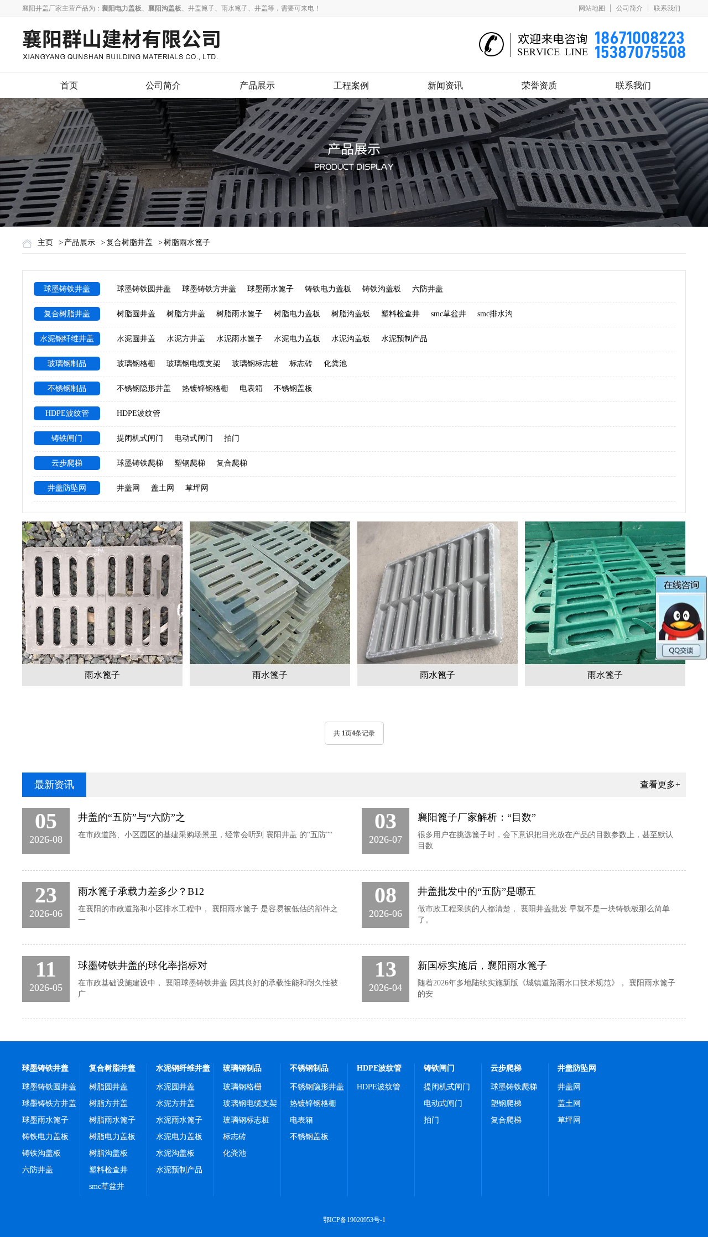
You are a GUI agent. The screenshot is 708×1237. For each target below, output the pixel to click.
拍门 (232, 438)
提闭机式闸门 (140, 438)
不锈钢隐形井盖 (144, 388)
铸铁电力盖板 (328, 289)
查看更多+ (660, 784)
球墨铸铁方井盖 (209, 289)
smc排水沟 (495, 314)
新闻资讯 (445, 85)
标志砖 (301, 363)
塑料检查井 (400, 314)
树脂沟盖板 (350, 314)
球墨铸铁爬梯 (140, 463)
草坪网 (197, 488)
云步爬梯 (66, 463)
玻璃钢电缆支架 (193, 363)
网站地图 (592, 8)
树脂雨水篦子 (187, 242)
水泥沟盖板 (350, 339)
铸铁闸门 (66, 438)
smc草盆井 (448, 314)
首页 (69, 85)
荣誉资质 (539, 85)
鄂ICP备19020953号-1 (354, 1220)
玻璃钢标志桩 (255, 363)
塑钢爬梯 (189, 463)
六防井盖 (427, 289)
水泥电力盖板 (297, 339)
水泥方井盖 (185, 339)
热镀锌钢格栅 (205, 388)
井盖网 (128, 488)
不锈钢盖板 (293, 388)
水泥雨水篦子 (239, 339)
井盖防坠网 (67, 488)
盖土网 (162, 488)
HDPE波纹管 (67, 413)
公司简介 (629, 8)
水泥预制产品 (404, 339)
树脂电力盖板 (297, 314)
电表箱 (251, 388)
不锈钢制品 (67, 388)
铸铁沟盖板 (381, 289)
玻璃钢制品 (67, 363)
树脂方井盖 (185, 314)
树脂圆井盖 (136, 314)
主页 (45, 242)
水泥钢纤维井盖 (67, 339)
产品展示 (257, 85)
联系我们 (667, 8)
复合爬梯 (231, 463)
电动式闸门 (193, 438)
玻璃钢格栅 (136, 363)
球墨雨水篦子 (270, 289)
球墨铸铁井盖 (67, 289)
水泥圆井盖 (136, 339)
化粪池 (335, 363)
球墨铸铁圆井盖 (144, 289)
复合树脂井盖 (129, 242)
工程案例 (351, 85)
